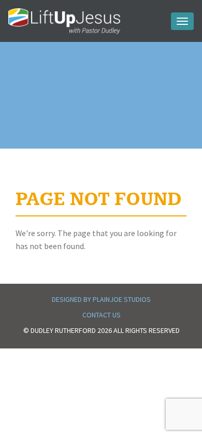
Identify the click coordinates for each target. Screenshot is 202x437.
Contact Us (101, 314)
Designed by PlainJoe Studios (101, 299)
